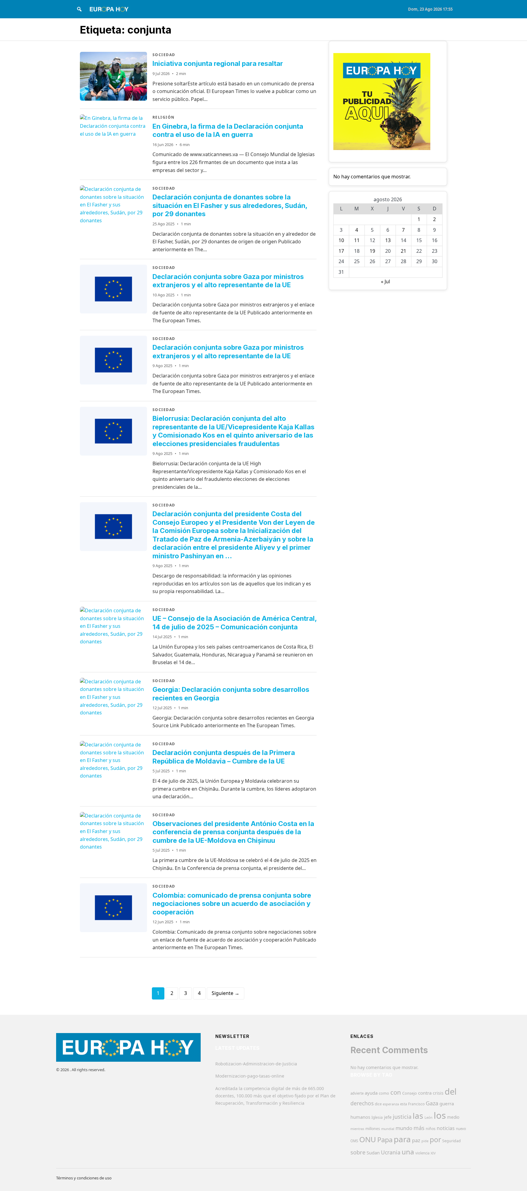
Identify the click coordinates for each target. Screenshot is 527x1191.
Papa (385, 1139)
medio (453, 1117)
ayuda (371, 1093)
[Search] (79, 9)
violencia (422, 1153)
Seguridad (451, 1140)
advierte (357, 1093)
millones (372, 1128)
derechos (362, 1103)
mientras (357, 1129)
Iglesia (377, 1117)
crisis (438, 1093)
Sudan (373, 1153)
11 (357, 240)
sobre (357, 1152)
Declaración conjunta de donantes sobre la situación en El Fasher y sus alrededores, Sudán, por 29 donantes (229, 205)
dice (378, 1104)
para (402, 1139)
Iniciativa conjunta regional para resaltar (217, 63)
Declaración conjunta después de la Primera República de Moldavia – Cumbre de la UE (223, 757)
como (384, 1093)
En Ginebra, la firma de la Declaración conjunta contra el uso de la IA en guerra (227, 130)
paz (416, 1140)
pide (424, 1141)
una (408, 1152)
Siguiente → (225, 993)
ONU (367, 1139)
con (395, 1092)
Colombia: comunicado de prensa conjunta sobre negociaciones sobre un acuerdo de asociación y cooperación (231, 903)
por (435, 1139)
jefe (388, 1117)
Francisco (416, 1104)
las (418, 1115)
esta (403, 1104)
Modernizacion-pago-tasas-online (249, 1076)
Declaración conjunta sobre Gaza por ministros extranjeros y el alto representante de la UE (228, 281)
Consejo (409, 1093)
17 (341, 251)
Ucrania (390, 1152)
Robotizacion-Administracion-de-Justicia (256, 1064)
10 (341, 240)
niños (431, 1128)
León (428, 1117)
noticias (446, 1128)
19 (372, 251)
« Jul (385, 281)
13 (388, 240)
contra (425, 1093)
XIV (433, 1153)
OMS (354, 1141)
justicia (402, 1116)
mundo (404, 1128)
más (419, 1128)
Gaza (432, 1103)
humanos (360, 1117)
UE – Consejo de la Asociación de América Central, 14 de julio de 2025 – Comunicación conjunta (234, 622)
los (440, 1115)
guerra (446, 1103)
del (451, 1091)
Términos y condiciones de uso (84, 1178)
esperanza (391, 1104)
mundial (387, 1128)
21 (403, 251)
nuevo (461, 1128)
